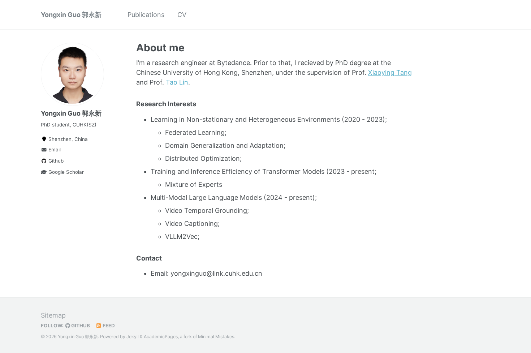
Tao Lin (177, 82)
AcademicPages (161, 336)
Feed (108, 325)
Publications (146, 14)
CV (181, 14)
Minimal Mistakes (216, 336)
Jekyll (132, 336)
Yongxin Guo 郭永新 (71, 14)
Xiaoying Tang (390, 72)
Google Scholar (65, 172)
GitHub (80, 325)
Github (55, 161)
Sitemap (53, 315)
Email (54, 149)
